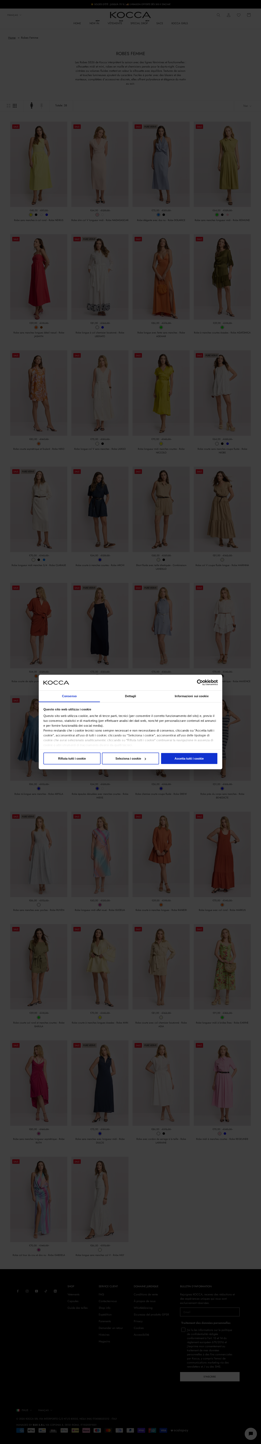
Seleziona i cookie (128, 758)
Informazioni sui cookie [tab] (191, 696)
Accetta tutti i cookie (189, 758)
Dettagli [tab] (130, 696)
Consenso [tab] (69, 696)
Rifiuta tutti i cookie (72, 758)
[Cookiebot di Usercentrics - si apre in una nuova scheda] (200, 683)
